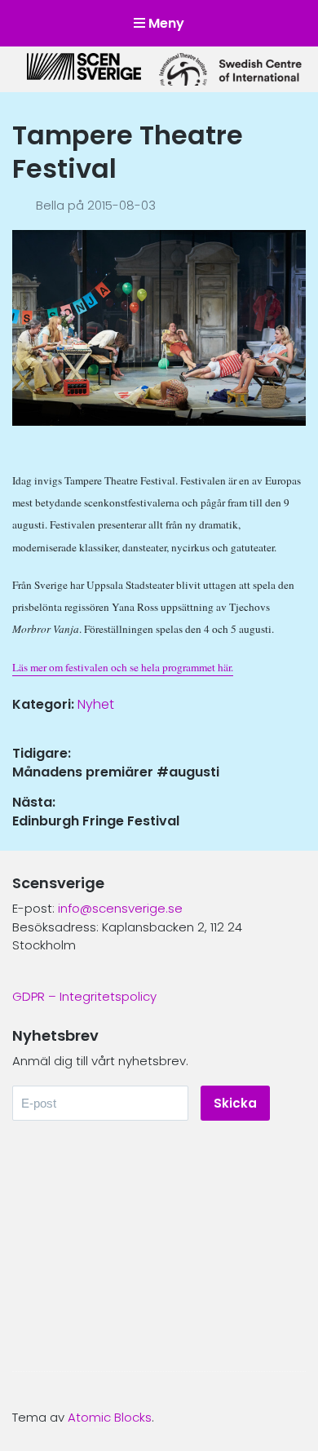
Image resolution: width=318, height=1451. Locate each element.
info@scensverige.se (120, 908)
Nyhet (95, 704)
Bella (52, 205)
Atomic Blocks (110, 1417)
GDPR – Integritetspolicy (84, 996)
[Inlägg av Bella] (24, 205)
